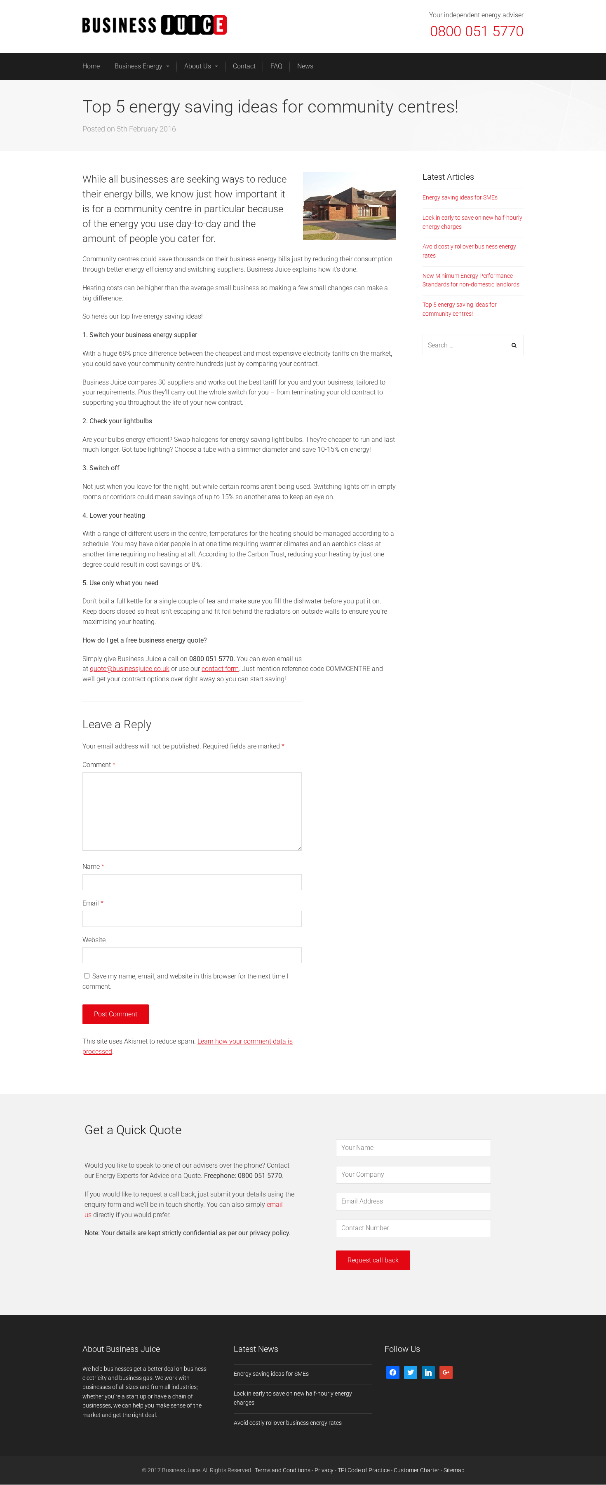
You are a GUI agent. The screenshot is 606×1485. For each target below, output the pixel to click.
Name (93, 866)
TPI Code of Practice (364, 1470)
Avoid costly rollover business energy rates (469, 251)
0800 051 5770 (477, 31)
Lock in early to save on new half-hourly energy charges (472, 222)
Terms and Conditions (282, 1470)
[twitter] (410, 1371)
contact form (220, 669)
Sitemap (454, 1470)
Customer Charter (416, 1470)
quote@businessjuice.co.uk (129, 669)
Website (94, 940)
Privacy (324, 1470)
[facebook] (392, 1371)
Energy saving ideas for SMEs (460, 197)
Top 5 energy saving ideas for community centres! (460, 309)
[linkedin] (428, 1371)
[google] (446, 1371)
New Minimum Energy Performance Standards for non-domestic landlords (471, 280)
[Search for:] (473, 345)
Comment (98, 765)
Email (92, 903)
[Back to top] (581, 1460)
